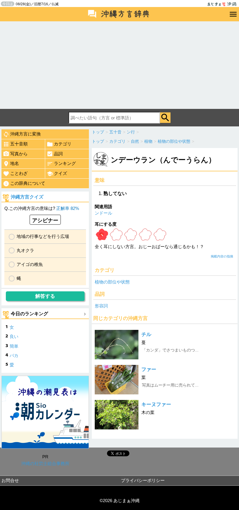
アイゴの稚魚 (30, 264)
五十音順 (19, 143)
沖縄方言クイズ (27, 196)
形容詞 (101, 305)
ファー (148, 369)
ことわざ (19, 173)
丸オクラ (25, 250)
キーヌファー (156, 404)
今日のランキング (29, 313)
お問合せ (10, 480)
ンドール (103, 212)
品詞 (58, 153)
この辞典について (27, 183)
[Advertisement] (119, 65)
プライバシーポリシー (143, 480)
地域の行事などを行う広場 (43, 236)
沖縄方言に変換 (25, 133)
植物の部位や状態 (112, 281)
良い (14, 336)
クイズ (60, 173)
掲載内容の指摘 (222, 256)
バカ (14, 355)
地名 (14, 163)
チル (146, 334)
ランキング (65, 163)
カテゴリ (62, 143)
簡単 (14, 346)
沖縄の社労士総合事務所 (45, 463)
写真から (19, 153)
